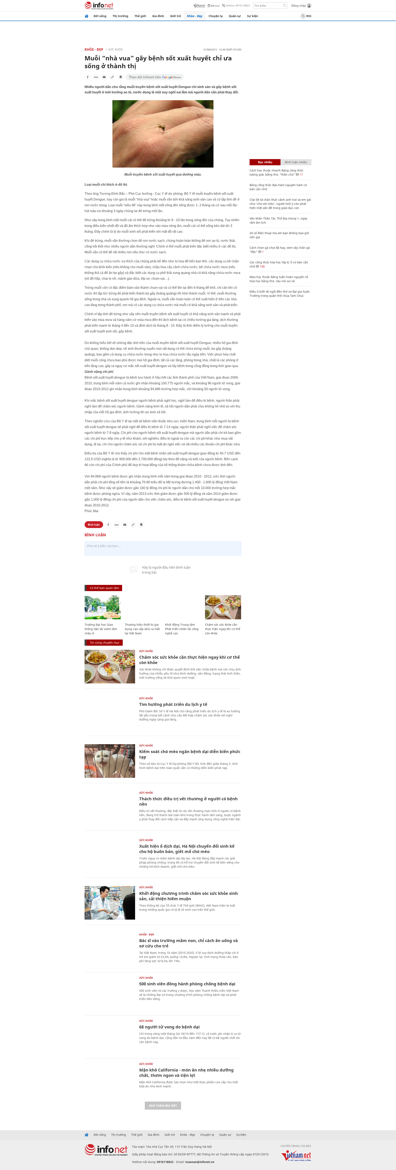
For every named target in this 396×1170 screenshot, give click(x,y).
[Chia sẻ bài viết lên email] (104, 77)
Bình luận (94, 524)
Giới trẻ (175, 16)
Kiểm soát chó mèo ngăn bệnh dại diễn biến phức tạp (189, 754)
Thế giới (140, 16)
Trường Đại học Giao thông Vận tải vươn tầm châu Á (101, 629)
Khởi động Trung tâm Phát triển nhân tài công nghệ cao (182, 629)
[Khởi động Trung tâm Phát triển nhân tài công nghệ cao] (183, 607)
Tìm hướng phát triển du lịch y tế (173, 704)
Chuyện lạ (216, 16)
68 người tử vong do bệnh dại (169, 1027)
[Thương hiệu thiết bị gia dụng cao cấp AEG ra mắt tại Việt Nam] (143, 607)
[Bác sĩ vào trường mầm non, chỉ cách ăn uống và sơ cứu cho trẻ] (110, 950)
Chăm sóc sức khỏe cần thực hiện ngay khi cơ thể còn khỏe (222, 629)
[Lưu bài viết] (121, 77)
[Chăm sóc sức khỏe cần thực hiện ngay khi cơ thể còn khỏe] (223, 607)
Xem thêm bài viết (163, 1106)
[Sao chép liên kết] (112, 77)
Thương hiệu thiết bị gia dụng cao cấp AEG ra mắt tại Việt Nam (142, 629)
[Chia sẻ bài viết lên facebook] (88, 77)
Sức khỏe (115, 49)
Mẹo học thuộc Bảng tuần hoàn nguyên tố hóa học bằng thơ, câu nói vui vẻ (279, 279)
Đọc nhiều (265, 162)
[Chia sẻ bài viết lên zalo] (96, 77)
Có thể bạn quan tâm (104, 588)
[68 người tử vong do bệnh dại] (110, 1036)
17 (301, 174)
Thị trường (120, 16)
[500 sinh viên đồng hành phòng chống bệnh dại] (110, 993)
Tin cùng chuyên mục (105, 642)
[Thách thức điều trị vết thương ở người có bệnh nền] (110, 808)
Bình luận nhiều (296, 162)
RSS (308, 16)
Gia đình (158, 16)
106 (262, 266)
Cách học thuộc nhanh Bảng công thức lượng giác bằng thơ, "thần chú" (276, 172)
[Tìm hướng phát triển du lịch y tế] (110, 714)
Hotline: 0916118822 (238, 5)
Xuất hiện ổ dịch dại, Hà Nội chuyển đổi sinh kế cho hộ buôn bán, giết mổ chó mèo (187, 848)
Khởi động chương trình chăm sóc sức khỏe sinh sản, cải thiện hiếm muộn (188, 896)
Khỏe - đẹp (194, 16)
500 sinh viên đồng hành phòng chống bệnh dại (187, 984)
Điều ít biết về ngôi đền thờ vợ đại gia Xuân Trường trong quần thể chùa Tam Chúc (280, 294)
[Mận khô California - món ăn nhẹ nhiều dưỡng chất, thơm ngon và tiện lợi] (110, 1079)
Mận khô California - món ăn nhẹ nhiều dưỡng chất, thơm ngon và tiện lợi (186, 1072)
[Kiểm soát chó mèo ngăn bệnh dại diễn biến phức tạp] (110, 761)
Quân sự (235, 16)
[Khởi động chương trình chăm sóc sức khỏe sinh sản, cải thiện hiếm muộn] (110, 903)
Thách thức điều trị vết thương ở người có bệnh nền (188, 801)
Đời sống (100, 16)
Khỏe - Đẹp (94, 49)
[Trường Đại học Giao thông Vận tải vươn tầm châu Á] (103, 607)
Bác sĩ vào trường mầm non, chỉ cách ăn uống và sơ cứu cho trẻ (188, 943)
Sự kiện (252, 16)
